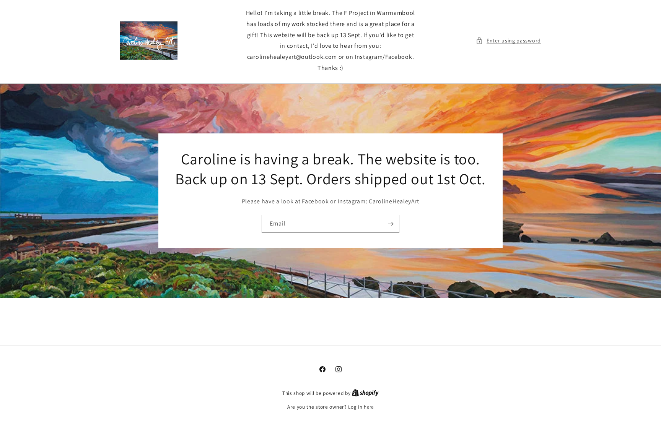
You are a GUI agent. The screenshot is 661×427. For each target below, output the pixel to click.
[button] (508, 40)
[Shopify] (365, 393)
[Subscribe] (390, 224)
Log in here (361, 407)
